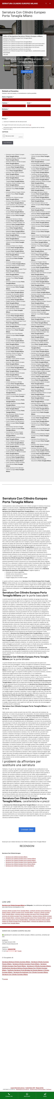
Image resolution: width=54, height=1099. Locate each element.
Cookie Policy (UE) (30, 1088)
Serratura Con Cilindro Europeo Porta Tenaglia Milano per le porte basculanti (23, 43)
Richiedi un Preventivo (9, 40)
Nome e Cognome (8, 97)
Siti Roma (48, 1089)
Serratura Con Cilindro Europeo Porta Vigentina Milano (21, 862)
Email (29, 103)
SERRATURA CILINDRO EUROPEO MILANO (20, 3)
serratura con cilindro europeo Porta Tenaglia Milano (17, 916)
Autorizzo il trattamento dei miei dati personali (15, 121)
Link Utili (5, 54)
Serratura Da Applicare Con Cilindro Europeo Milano (30, 972)
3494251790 (11, 949)
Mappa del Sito (39, 1088)
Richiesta (5, 109)
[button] (46, 3)
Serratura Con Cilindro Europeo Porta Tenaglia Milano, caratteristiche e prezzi (24, 51)
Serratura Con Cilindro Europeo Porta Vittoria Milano (20, 864)
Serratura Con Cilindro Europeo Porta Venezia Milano (21, 860)
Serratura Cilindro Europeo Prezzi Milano (26, 964)
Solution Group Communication (38, 1089)
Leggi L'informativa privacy (18, 1088)
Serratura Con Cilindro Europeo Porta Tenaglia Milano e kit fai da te (21, 47)
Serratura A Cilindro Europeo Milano (39, 966)
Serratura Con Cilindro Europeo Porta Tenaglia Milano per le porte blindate (23, 45)
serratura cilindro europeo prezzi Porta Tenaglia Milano (30, 918)
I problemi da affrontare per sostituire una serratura (17, 49)
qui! (30, 124)
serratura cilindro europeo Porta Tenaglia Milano (15, 910)
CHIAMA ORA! (27, 72)
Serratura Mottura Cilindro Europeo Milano (16, 962)
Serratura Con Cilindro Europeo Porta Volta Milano (20, 865)
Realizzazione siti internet (22, 1089)
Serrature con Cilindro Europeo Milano (13, 905)
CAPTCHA (5, 132)
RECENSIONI (6, 52)
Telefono (5, 103)
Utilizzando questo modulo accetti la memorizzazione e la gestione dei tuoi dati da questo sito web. (23, 128)
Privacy (5, 118)
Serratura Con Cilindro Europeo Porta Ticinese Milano (21, 858)
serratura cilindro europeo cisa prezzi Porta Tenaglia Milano (32, 914)
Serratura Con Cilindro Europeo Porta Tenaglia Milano (17, 38)
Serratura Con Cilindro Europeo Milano (16, 857)
